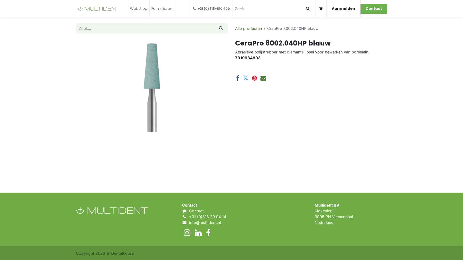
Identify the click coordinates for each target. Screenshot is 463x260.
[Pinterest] (254, 78)
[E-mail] (263, 78)
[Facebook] (237, 78)
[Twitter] (246, 78)
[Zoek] (308, 9)
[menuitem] (138, 9)
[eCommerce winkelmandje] (321, 9)
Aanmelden (343, 8)
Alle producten (248, 28)
